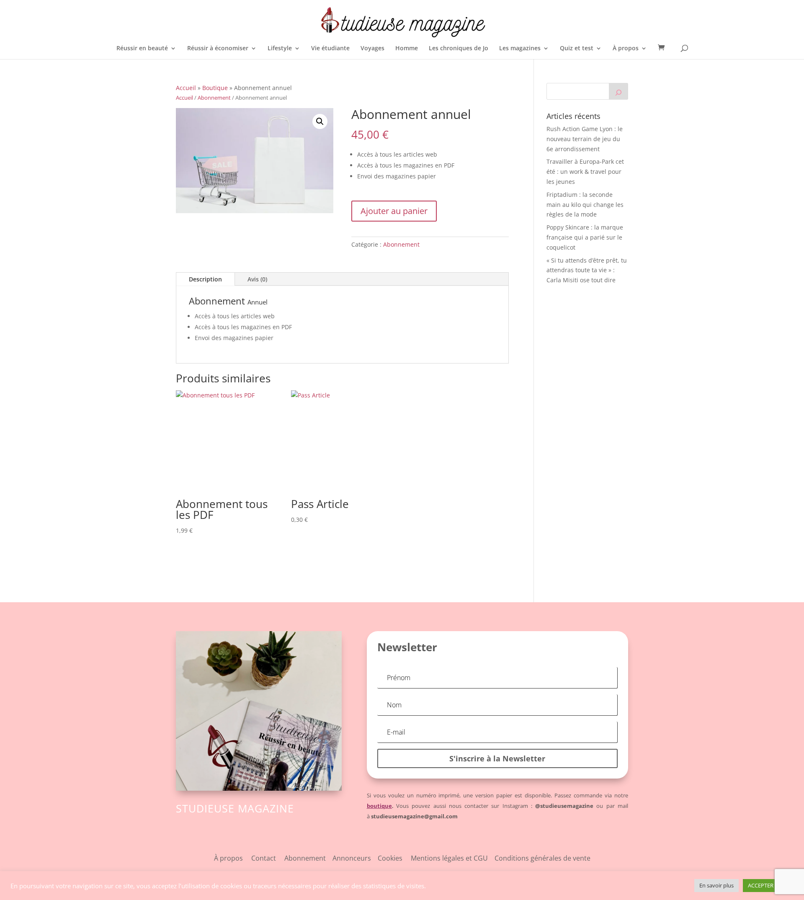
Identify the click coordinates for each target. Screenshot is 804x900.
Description (205, 279)
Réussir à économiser (217, 48)
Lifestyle (280, 48)
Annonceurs (351, 858)
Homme (406, 48)
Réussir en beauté (142, 48)
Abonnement (214, 97)
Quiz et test (576, 48)
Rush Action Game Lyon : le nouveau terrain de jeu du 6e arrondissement (584, 139)
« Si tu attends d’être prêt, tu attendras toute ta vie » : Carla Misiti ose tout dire (586, 270)
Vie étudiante (330, 48)
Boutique (215, 88)
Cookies (394, 858)
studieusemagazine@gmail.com (414, 816)
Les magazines (520, 48)
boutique (379, 806)
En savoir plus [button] (716, 885)
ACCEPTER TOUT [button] (768, 885)
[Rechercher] (618, 91)
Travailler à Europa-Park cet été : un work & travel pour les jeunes (585, 171)
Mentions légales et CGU (453, 858)
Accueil (186, 88)
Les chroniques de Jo (458, 48)
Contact (263, 858)
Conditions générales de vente (542, 858)
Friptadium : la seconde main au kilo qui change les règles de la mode (585, 205)
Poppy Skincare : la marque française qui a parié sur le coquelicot (584, 237)
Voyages (372, 48)
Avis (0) (257, 279)
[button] (319, 121)
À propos (626, 48)
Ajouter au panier (394, 211)
